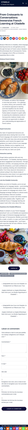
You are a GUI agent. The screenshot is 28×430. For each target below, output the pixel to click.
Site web (4, 371)
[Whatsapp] (22, 38)
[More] (25, 38)
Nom (3, 356)
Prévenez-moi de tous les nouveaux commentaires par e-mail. (12, 393)
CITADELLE (5, 2)
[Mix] (19, 38)
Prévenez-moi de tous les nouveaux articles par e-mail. (12, 401)
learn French (4, 273)
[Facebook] (1, 38)
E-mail (4, 364)
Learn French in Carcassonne (9, 29)
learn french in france (7, 275)
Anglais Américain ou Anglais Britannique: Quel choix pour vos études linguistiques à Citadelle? (14, 292)
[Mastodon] (16, 38)
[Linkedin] (10, 38)
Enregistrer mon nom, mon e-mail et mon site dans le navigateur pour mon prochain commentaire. (14, 384)
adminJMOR (5, 27)
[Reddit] (7, 38)
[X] (4, 38)
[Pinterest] (13, 38)
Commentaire (6, 342)
